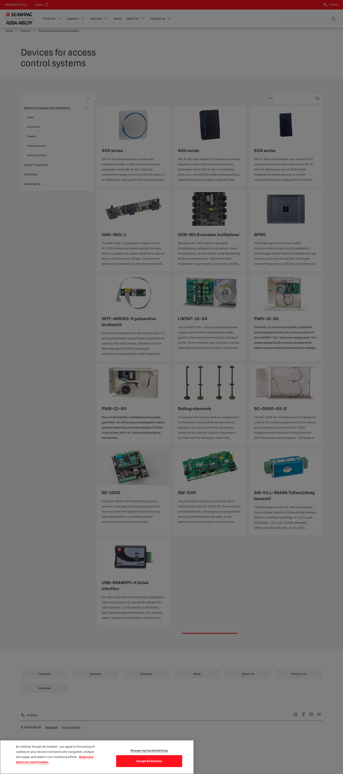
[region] (97, 757)
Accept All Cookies (149, 761)
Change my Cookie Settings (149, 750)
